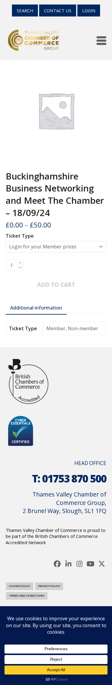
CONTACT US (57, 10)
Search (25, 10)
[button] (101, 40)
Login (88, 10)
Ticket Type (20, 236)
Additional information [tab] (36, 307)
